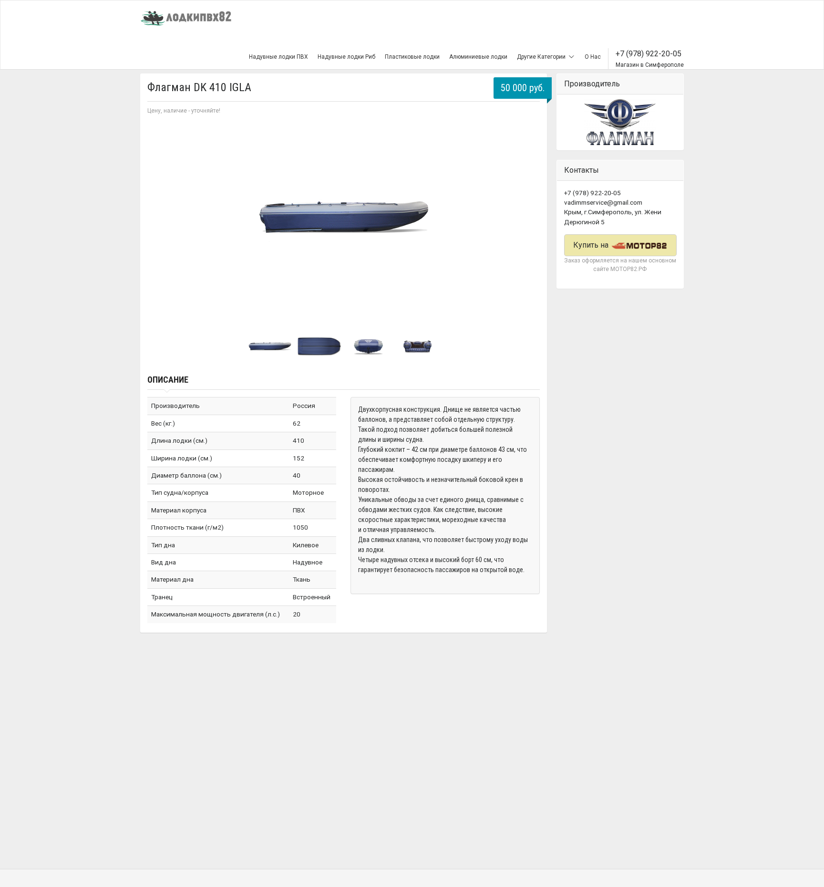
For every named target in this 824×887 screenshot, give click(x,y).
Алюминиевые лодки (478, 56)
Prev (159, 217)
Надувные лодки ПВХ (278, 56)
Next (527, 217)
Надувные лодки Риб (346, 56)
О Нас (593, 56)
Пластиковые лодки (412, 56)
